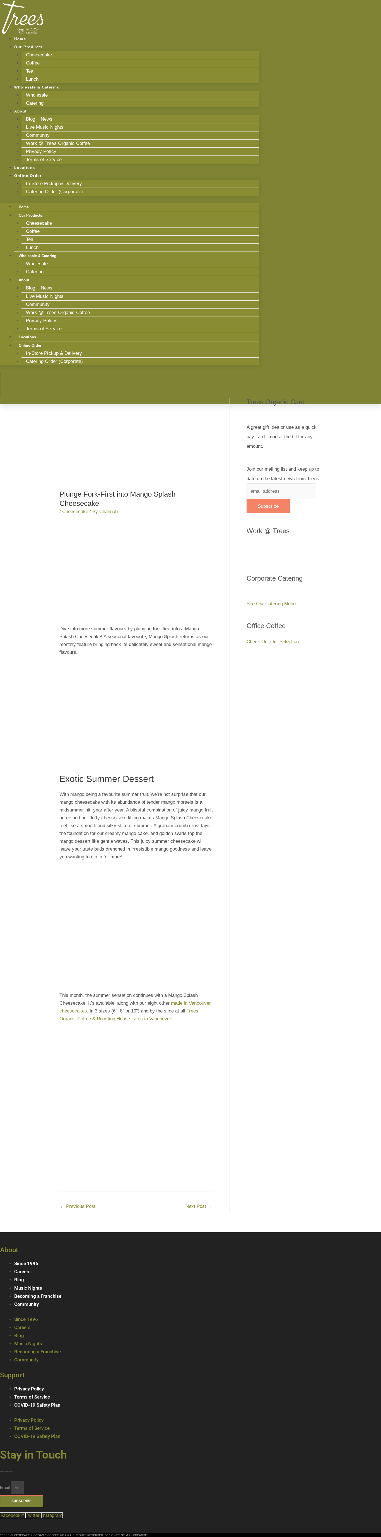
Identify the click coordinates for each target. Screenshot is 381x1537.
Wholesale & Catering (37, 87)
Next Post (198, 1206)
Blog (19, 1279)
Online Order (28, 176)
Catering (35, 103)
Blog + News (39, 119)
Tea (29, 71)
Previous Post (77, 1206)
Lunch (32, 247)
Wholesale (37, 95)
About (20, 111)
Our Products (28, 47)
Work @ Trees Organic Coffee (58, 143)
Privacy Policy (41, 151)
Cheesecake (39, 55)
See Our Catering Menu (271, 603)
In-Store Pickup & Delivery (54, 183)
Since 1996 (26, 1263)
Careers (22, 1271)
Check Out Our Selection (273, 641)
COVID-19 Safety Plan (37, 1405)
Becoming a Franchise (37, 1296)
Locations (27, 337)
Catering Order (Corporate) (54, 191)
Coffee (33, 63)
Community (38, 135)
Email (5, 1487)
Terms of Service (44, 159)
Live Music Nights (45, 127)
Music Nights (28, 1288)
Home (24, 207)
